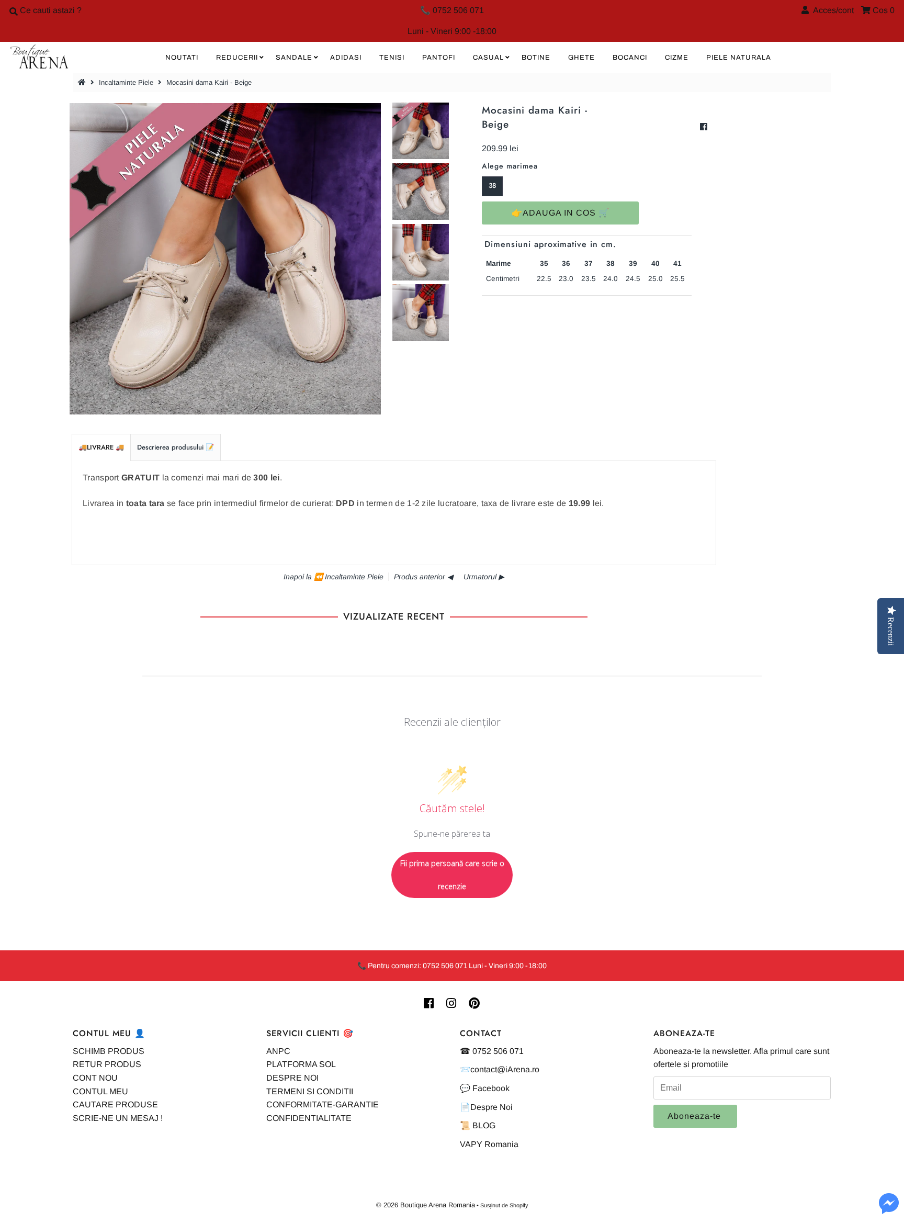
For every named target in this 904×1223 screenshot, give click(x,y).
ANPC (278, 1051)
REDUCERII (237, 57)
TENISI (391, 57)
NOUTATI (181, 57)
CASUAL (488, 57)
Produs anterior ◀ (423, 577)
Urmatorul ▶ (484, 577)
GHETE (581, 57)
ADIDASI (345, 57)
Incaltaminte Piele (126, 82)
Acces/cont (831, 10)
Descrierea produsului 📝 (175, 447)
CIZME (676, 57)
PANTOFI (438, 57)
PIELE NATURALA (738, 57)
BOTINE (536, 57)
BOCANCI (630, 57)
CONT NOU (95, 1077)
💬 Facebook (485, 1088)
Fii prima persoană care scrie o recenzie (452, 874)
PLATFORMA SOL (301, 1064)
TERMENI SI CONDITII (309, 1091)
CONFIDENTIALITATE (309, 1118)
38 (492, 185)
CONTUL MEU (100, 1091)
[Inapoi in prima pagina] (83, 82)
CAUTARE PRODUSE (115, 1104)
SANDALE (294, 57)
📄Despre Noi (486, 1107)
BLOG (483, 1125)
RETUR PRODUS (107, 1064)
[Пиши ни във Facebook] (888, 1209)
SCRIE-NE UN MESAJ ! (118, 1118)
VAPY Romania (489, 1144)
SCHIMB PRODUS (108, 1051)
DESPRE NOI (292, 1077)
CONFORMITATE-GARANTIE (322, 1104)
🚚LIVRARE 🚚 (101, 447)
